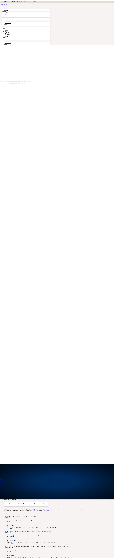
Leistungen (1, 477)
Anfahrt (5, 24)
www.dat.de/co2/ (36, 510)
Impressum (1, 488)
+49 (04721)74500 (13, 1)
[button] (57, 499)
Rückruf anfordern (2, 487)
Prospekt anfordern (8, 23)
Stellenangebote (2, 482)
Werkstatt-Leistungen (3, 480)
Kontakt (3, 17)
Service (3, 8)
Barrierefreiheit (2, 491)
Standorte (6, 16)
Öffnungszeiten (7, 14)
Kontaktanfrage (2, 485)
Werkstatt (6, 10)
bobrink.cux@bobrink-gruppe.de (20, 1)
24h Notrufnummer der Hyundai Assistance (31, 1)
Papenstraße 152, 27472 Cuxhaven (5, 1)
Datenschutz (1, 490)
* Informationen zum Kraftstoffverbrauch (8, 499)
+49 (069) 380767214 (31, 495)
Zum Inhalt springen (3, 0)
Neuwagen (1, 479)
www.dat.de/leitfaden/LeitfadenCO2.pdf (46, 510)
